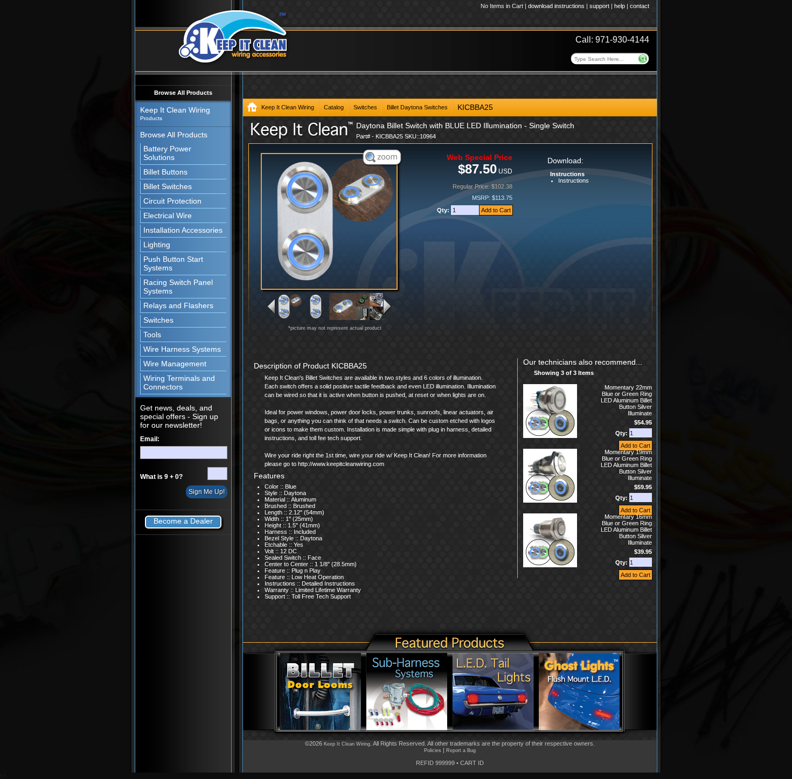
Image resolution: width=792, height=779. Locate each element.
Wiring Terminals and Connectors (179, 382)
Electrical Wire (167, 215)
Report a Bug (461, 750)
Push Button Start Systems (173, 263)
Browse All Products (183, 92)
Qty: (444, 210)
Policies (432, 750)
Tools (152, 334)
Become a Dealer (183, 521)
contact (639, 6)
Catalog (334, 107)
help (619, 6)
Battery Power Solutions (167, 153)
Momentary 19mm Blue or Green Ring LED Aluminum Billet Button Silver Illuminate (626, 465)
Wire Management (174, 363)
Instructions (573, 180)
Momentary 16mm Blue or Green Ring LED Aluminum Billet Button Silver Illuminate (626, 529)
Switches (158, 320)
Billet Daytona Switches (417, 107)
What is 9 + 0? (161, 477)
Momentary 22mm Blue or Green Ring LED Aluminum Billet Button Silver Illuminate (626, 400)
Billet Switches (167, 186)
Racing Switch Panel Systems (178, 286)
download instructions (556, 6)
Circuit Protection (172, 201)
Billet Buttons (165, 172)
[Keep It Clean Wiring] (252, 109)
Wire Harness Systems (182, 349)
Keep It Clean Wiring (287, 107)
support (599, 6)
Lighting (156, 244)
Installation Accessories (183, 230)
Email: (149, 439)
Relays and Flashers (178, 305)
